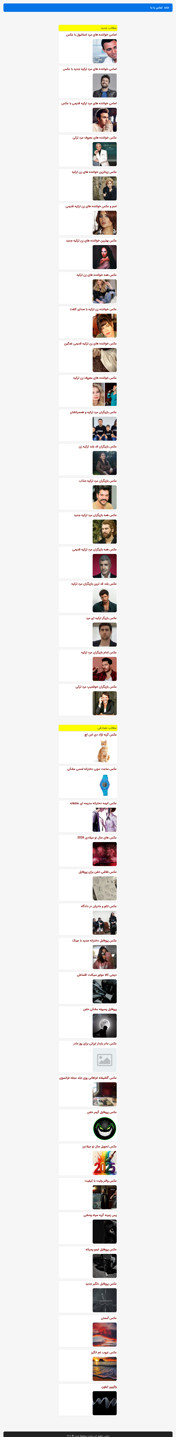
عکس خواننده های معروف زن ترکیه (95, 377)
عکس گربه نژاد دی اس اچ (101, 734)
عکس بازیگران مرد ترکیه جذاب (98, 480)
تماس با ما (156, 7)
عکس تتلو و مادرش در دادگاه (99, 906)
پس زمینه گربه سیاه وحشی (100, 1215)
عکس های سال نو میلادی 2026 (97, 837)
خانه (166, 7)
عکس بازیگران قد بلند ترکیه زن (98, 446)
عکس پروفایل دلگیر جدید (101, 1283)
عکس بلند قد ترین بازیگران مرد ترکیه (94, 583)
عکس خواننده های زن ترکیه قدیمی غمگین (90, 343)
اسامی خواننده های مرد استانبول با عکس (91, 34)
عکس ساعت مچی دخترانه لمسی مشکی (92, 769)
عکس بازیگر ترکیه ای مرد (101, 618)
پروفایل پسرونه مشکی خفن (100, 1009)
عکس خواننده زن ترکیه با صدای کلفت (93, 309)
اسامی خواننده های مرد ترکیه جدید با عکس (90, 69)
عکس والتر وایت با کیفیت (101, 1180)
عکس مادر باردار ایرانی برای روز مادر (95, 1043)
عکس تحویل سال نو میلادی (99, 1146)
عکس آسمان (109, 1318)
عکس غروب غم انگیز (104, 1352)
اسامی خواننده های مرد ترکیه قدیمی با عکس (89, 103)
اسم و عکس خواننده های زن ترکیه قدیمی (91, 206)
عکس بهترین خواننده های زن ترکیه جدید (91, 240)
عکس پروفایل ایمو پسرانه (101, 1249)
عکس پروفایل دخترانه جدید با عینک (94, 940)
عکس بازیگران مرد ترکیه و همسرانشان (93, 412)
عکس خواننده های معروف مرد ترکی (95, 137)
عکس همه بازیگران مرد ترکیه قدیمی (94, 549)
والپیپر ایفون (109, 1386)
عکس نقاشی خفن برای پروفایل (98, 872)
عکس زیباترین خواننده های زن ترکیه (94, 172)
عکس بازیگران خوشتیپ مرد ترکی (96, 686)
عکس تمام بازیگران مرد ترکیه (99, 652)
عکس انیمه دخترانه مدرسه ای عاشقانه (93, 803)
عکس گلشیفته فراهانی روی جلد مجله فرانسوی (88, 1077)
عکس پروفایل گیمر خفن (102, 1112)
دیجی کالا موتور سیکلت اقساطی (97, 974)
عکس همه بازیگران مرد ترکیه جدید (95, 515)
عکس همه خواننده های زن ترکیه (96, 275)
